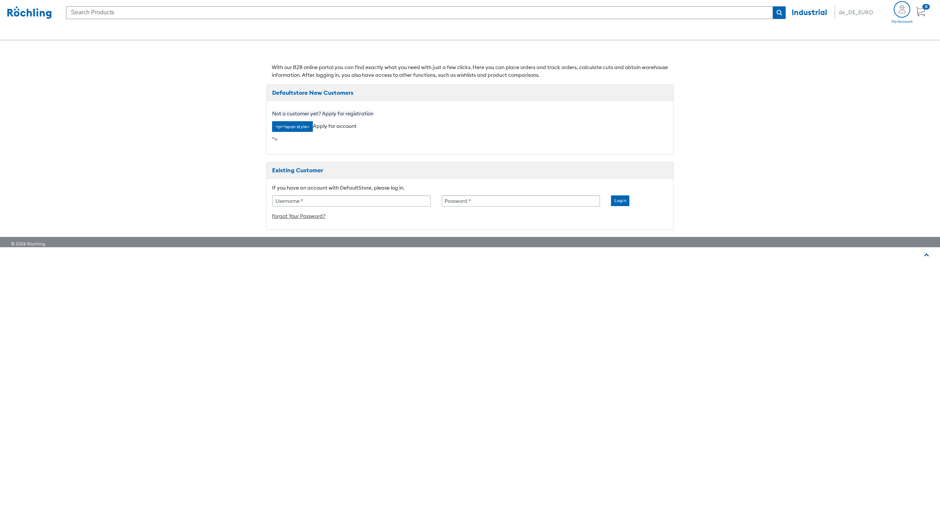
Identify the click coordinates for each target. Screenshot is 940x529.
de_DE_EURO (856, 12)
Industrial (809, 12)
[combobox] (419, 13)
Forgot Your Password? (298, 216)
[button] (779, 12)
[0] (920, 14)
